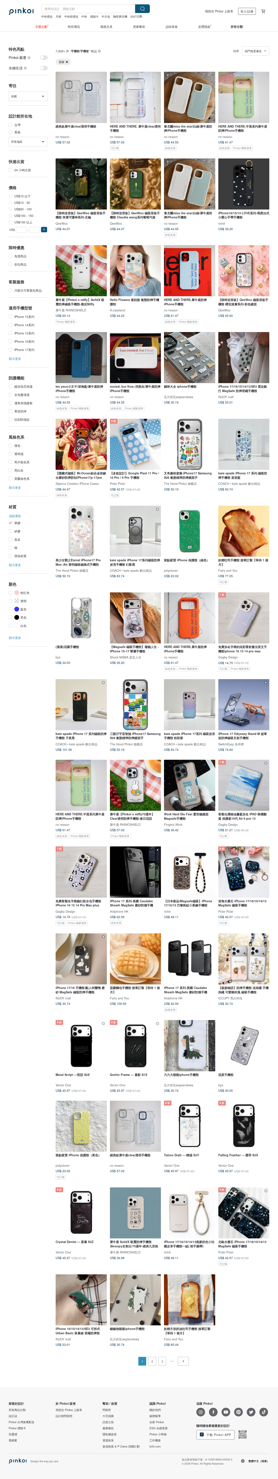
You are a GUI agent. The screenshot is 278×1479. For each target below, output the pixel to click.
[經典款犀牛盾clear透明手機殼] (81, 97)
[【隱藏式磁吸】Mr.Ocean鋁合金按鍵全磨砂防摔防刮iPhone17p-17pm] (81, 444)
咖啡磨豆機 (120, 16)
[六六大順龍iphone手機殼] (189, 1045)
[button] (44, 229)
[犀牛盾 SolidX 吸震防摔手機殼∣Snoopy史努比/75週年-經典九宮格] (135, 1213)
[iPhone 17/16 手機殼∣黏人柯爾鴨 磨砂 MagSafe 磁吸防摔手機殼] (81, 959)
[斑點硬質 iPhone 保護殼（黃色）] (81, 1126)
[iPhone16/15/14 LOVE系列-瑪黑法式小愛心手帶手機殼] (244, 184)
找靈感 (13, 1434)
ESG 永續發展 (158, 1428)
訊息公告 (108, 1422)
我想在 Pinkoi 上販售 (219, 11)
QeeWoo (62, 223)
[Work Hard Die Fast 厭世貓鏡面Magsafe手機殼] (189, 785)
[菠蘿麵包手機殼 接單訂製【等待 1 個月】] (135, 959)
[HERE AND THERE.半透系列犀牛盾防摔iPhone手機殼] (244, 97)
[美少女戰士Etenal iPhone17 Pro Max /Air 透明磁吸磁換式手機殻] (81, 531)
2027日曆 (136, 16)
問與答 (107, 1409)
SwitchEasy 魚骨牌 (231, 744)
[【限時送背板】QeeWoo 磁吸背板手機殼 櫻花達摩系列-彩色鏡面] (244, 270)
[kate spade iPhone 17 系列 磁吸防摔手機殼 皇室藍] (244, 444)
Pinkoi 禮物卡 (17, 1428)
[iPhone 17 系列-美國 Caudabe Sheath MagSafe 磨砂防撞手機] (135, 872)
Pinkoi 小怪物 (158, 1434)
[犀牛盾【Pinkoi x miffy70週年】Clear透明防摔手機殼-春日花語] (135, 785)
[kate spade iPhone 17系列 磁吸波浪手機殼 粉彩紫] (189, 704)
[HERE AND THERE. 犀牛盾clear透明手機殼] (135, 97)
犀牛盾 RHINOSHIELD (71, 310)
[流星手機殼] (244, 1045)
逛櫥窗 (13, 1440)
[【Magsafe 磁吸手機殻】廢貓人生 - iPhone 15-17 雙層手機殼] (135, 618)
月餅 (58, 16)
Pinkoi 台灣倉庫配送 (21, 1422)
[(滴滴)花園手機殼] (81, 618)
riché (221, 223)
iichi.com (155, 1446)
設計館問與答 (64, 1416)
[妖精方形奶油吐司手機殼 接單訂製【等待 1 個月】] (189, 1300)
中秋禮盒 (47, 16)
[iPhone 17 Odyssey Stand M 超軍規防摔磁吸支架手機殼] (244, 704)
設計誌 (13, 1416)
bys (58, 657)
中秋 (84, 16)
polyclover (171, 570)
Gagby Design (228, 657)
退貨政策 (108, 1440)
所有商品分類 (17, 1409)
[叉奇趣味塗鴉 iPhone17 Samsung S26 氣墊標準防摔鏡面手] (189, 444)
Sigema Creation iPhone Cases (77, 483)
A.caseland (117, 310)
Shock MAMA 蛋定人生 (125, 657)
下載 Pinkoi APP (218, 1434)
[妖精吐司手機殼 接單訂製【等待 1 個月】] (244, 531)
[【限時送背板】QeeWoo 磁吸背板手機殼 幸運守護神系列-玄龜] (81, 184)
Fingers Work (173, 824)
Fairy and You (227, 570)
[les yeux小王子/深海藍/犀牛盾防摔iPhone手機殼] (81, 357)
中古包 (106, 16)
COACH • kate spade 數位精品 (239, 483)
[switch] (28, 57)
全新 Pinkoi (156, 1422)
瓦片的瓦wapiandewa (178, 397)
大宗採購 (108, 1416)
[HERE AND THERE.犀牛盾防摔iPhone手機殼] (189, 270)
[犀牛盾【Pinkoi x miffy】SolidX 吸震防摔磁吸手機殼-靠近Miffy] (81, 270)
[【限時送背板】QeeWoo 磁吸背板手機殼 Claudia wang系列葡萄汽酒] (135, 184)
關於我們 (155, 1409)
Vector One (63, 1085)
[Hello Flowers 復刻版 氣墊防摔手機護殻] (135, 270)
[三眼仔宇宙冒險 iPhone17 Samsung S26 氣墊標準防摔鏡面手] (135, 704)
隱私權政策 (110, 1434)
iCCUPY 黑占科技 (230, 998)
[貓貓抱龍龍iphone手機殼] (135, 1300)
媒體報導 (155, 1416)
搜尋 (142, 8)
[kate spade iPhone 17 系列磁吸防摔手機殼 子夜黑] (81, 704)
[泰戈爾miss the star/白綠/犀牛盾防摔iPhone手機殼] (189, 97)
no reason (63, 136)
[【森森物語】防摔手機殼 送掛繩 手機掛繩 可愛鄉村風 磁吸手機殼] (244, 959)
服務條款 (108, 1428)
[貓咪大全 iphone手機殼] (189, 357)
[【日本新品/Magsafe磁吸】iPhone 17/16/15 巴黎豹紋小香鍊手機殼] (189, 872)
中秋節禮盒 (71, 16)
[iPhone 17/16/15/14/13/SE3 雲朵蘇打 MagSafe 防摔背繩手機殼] (244, 357)
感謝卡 (94, 16)
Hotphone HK (119, 911)
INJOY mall (225, 397)
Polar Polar (117, 483)
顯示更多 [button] (15, 358)
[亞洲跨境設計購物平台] (21, 11)
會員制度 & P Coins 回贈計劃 (121, 1446)
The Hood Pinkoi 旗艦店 (180, 483)
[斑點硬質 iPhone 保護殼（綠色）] (189, 531)
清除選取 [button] (15, 516)
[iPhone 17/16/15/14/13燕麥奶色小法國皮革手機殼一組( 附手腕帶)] (189, 1213)
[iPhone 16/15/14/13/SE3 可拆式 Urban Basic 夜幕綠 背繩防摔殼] (81, 1300)
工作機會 (155, 1440)
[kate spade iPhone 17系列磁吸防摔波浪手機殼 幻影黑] (135, 531)
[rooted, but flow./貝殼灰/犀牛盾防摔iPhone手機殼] (135, 357)
